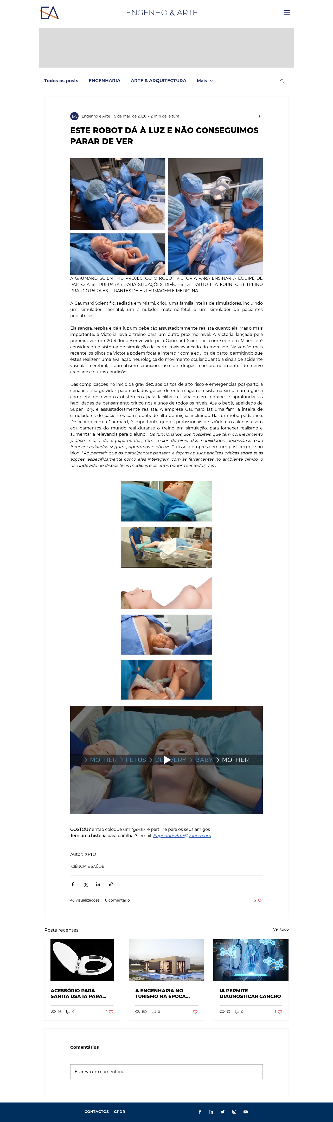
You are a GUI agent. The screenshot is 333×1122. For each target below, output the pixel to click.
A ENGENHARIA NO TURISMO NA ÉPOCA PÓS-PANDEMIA (160, 993)
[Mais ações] (260, 116)
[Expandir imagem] (166, 501)
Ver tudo (281, 929)
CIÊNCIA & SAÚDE (87, 866)
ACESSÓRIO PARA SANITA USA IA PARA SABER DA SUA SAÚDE (79, 993)
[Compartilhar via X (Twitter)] (85, 884)
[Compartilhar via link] (110, 884)
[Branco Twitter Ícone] (222, 1111)
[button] (287, 12)
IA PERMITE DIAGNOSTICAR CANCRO (250, 993)
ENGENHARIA (104, 80)
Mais (202, 80)
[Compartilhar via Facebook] (72, 884)
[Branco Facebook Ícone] (199, 1111)
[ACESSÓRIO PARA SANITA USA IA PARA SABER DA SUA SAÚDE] (82, 960)
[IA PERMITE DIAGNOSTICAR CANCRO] (251, 960)
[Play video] (166, 760)
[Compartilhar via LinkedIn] (98, 884)
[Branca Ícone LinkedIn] (211, 1111)
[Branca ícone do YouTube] (245, 1111)
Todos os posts (61, 80)
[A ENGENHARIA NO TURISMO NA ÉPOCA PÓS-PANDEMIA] (166, 960)
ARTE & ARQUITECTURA (158, 80)
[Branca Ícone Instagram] (234, 1111)
